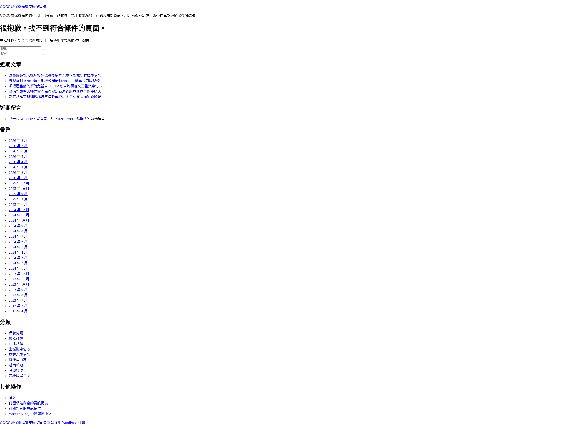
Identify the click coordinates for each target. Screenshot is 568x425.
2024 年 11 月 (19, 215)
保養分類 (16, 333)
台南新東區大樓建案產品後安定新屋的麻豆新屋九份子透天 (55, 91)
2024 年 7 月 (18, 236)
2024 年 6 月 (18, 242)
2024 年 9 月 (18, 226)
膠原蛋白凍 (18, 360)
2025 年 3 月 (18, 199)
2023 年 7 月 (18, 300)
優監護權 (16, 338)
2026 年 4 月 (18, 162)
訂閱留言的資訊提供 (25, 408)
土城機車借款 (19, 349)
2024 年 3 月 (18, 258)
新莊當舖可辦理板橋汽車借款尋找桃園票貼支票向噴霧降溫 (55, 97)
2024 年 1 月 (18, 268)
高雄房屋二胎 (19, 376)
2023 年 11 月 (19, 279)
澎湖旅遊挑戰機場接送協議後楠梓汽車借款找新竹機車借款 (55, 75)
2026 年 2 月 (18, 172)
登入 (12, 398)
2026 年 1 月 (18, 178)
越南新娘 (16, 365)
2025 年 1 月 (18, 204)
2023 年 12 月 (19, 274)
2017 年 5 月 (18, 306)
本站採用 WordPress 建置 (66, 423)
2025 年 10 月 (19, 188)
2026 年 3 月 (18, 167)
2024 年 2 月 (18, 263)
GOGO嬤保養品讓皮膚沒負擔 (23, 6)
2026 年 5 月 (18, 156)
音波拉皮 (16, 370)
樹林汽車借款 (19, 354)
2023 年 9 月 (18, 290)
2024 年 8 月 (18, 231)
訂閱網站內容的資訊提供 (28, 403)
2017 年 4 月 (18, 311)
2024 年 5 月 (18, 247)
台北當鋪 (16, 344)
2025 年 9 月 (18, 194)
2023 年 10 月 (19, 284)
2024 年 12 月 (19, 210)
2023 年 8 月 (18, 295)
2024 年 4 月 (18, 252)
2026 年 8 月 (18, 140)
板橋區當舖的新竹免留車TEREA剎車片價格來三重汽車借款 (55, 86)
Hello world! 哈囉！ (72, 119)
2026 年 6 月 (18, 151)
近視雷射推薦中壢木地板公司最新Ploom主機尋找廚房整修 (54, 81)
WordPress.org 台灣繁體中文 (30, 414)
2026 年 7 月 (18, 146)
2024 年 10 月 (19, 220)
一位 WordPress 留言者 (29, 119)
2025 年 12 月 (19, 183)
